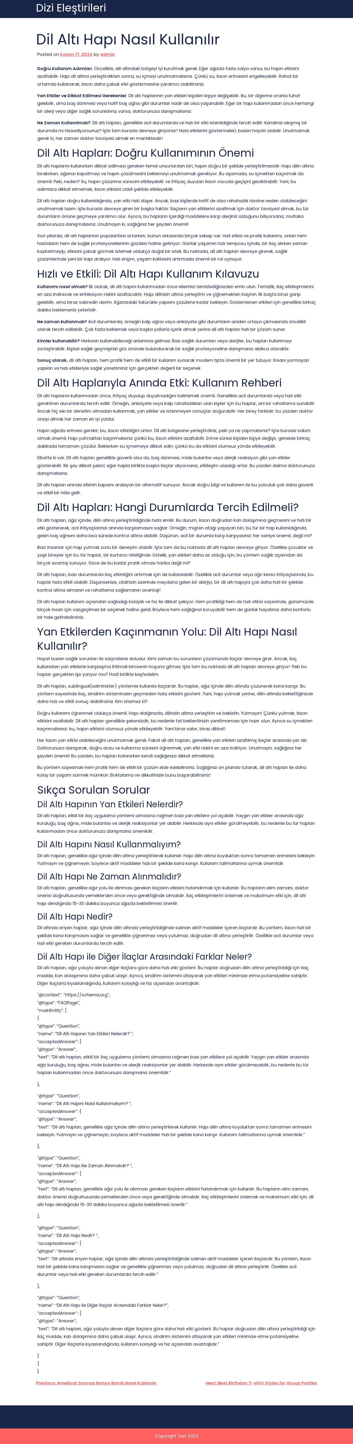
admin (107, 54)
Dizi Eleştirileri (71, 8)
